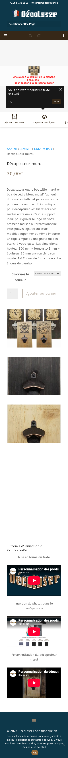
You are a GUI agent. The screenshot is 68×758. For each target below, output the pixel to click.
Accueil (12, 149)
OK (35, 752)
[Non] (63, 745)
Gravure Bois (43, 149)
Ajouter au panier (41, 293)
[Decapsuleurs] (34, 346)
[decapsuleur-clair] (34, 442)
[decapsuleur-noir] (34, 394)
